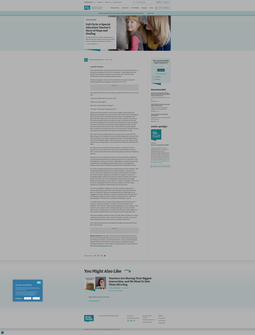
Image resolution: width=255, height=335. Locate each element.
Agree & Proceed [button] (36, 298)
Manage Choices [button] (18, 298)
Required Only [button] (27, 298)
